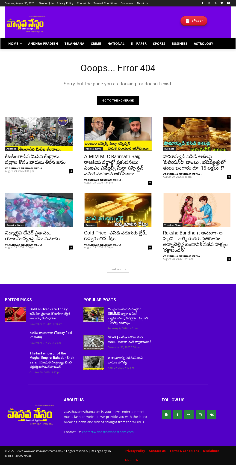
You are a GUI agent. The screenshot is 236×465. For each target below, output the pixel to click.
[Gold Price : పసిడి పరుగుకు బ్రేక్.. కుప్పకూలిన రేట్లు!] (118, 210)
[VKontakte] (211, 414)
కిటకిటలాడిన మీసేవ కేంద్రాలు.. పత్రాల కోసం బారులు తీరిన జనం (35, 159)
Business (169, 148)
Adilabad (11, 148)
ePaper (194, 21)
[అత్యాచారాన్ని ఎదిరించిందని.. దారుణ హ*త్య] (93, 363)
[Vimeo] (221, 3)
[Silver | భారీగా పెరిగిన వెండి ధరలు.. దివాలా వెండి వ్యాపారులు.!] (93, 342)
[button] (225, 43)
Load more (116, 269)
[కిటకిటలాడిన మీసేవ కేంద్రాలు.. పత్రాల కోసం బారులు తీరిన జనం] (39, 134)
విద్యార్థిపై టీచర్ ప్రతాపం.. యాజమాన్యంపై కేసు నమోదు (32, 235)
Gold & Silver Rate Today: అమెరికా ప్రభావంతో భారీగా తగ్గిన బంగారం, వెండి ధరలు (50, 313)
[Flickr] (188, 414)
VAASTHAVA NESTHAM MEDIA (23, 168)
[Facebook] (202, 3)
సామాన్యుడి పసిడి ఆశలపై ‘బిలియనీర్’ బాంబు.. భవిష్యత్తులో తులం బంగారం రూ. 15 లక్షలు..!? (194, 162)
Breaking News (15, 225)
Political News (93, 148)
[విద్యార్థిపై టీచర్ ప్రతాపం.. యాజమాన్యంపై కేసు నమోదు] (39, 210)
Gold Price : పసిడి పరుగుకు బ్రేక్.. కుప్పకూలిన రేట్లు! (115, 235)
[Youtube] (228, 3)
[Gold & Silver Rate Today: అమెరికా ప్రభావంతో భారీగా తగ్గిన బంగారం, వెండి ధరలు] (15, 314)
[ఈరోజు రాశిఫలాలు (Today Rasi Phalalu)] (15, 338)
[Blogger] (166, 414)
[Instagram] (209, 3)
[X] (215, 3)
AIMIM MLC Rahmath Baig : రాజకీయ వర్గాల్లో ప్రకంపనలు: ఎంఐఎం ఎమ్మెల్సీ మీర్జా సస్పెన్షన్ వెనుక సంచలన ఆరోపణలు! (113, 165)
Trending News (172, 225)
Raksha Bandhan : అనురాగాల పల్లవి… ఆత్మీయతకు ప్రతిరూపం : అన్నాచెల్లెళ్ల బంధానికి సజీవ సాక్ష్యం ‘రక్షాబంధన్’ (195, 241)
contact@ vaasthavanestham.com (108, 432)
